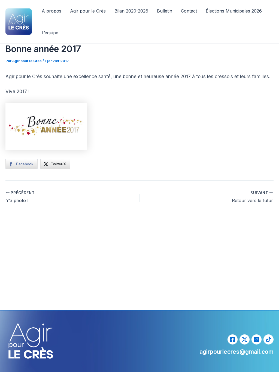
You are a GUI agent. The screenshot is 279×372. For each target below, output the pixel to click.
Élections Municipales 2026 (234, 11)
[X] (244, 339)
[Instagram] (256, 339)
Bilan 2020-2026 (131, 11)
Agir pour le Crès (88, 11)
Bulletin (164, 11)
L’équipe (50, 32)
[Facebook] (233, 339)
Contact (189, 11)
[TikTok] (268, 339)
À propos (51, 11)
